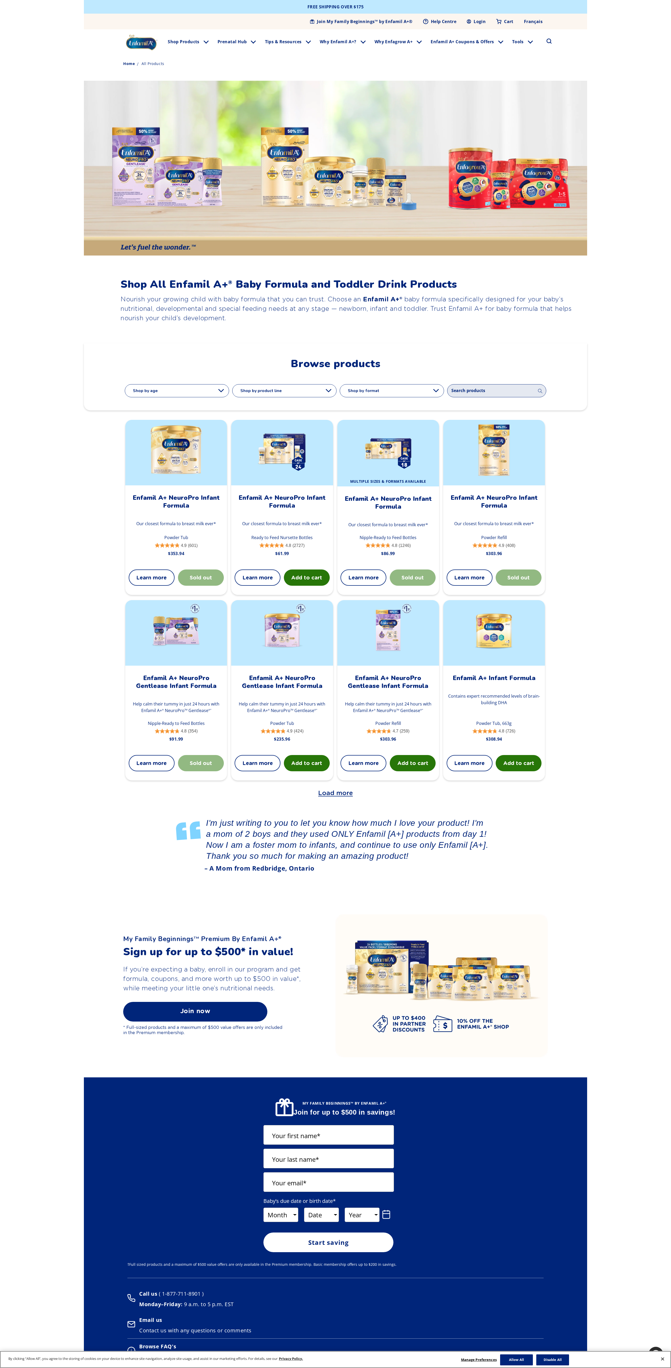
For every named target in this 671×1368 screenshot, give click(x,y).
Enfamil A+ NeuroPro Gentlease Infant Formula (176, 682)
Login (480, 21)
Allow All (516, 1359)
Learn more (151, 577)
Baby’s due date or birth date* (299, 1201)
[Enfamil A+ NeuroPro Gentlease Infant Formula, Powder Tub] (282, 633)
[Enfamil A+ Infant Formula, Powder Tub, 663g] (494, 633)
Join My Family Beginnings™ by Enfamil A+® (364, 21)
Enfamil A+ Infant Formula (494, 678)
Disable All (553, 1359)
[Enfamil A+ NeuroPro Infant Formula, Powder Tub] (176, 453)
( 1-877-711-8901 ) (180, 1293)
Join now (195, 1011)
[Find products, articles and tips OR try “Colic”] (540, 391)
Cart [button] (508, 21)
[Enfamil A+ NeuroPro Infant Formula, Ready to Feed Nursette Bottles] (282, 453)
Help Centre (443, 21)
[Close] (662, 1359)
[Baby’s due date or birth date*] (387, 1214)
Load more (335, 793)
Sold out (413, 577)
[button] (546, 41)
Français (533, 21)
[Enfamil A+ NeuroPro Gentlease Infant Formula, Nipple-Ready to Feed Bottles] (176, 633)
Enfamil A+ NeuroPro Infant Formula (176, 502)
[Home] (141, 42)
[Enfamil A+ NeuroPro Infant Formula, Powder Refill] (494, 453)
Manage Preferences (479, 1359)
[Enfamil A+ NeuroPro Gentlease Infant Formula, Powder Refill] (388, 633)
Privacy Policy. (291, 1358)
